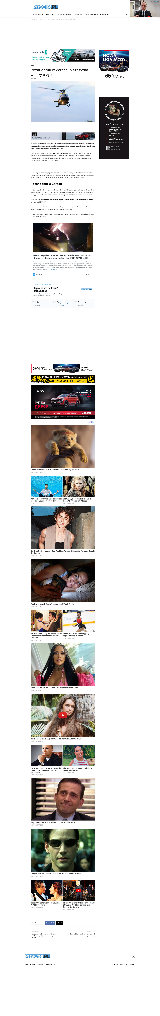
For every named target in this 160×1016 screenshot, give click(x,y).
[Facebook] (133, 1007)
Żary (49, 19)
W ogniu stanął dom (59, 153)
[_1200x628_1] (63, 402)
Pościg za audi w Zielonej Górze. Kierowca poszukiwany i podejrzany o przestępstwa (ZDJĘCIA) (43, 987)
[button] (127, 14)
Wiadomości (43, 19)
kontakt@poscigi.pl (62, 304)
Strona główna (34, 19)
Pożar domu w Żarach (46, 184)
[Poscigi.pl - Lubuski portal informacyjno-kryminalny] (45, 7)
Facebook (61, 305)
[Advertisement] (94, 7)
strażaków (58, 173)
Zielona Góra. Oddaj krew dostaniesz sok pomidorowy (82, 986)
